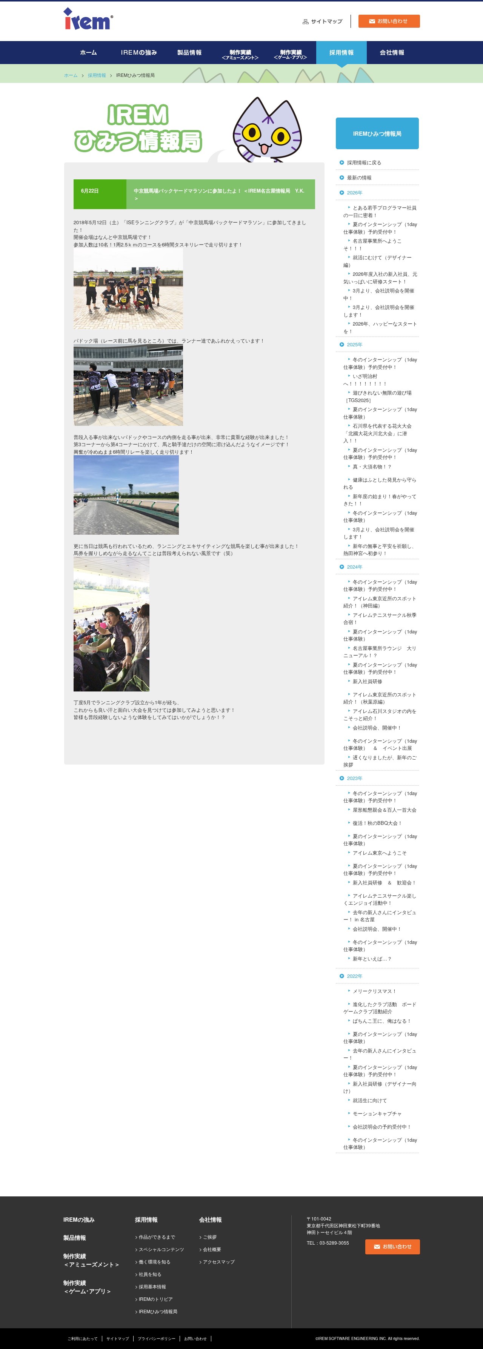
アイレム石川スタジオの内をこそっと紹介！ (380, 714)
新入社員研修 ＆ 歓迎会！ (385, 882)
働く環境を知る (155, 1261)
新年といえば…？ (372, 958)
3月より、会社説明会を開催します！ (378, 310)
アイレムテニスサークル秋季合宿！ (380, 618)
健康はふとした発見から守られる (380, 483)
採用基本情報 (152, 1286)
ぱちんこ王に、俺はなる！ (382, 1020)
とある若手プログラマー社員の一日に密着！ (380, 211)
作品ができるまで (157, 1236)
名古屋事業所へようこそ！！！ (372, 244)
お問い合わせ (195, 1338)
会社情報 (210, 1219)
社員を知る (150, 1274)
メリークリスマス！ (375, 990)
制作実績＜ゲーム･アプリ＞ (87, 1287)
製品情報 (74, 1237)
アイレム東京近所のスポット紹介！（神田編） (380, 602)
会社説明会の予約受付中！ (382, 1126)
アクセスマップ (219, 1261)
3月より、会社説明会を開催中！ (378, 294)
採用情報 (97, 75)
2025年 (355, 344)
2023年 (355, 778)
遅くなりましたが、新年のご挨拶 (380, 761)
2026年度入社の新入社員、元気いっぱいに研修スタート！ (380, 277)
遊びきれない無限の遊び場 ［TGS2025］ (377, 396)
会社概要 (212, 1249)
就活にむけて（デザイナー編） (377, 261)
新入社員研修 (367, 681)
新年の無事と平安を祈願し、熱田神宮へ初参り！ (380, 549)
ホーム (71, 75)
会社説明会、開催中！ (377, 727)
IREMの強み (79, 1219)
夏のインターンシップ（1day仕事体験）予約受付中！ (380, 227)
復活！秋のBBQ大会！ (378, 822)
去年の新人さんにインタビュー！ (380, 1054)
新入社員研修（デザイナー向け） (380, 1087)
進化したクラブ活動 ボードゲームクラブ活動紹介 (380, 1007)
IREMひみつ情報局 (377, 133)
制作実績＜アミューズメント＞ (91, 1260)
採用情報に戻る (364, 162)
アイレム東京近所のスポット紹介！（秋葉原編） (380, 698)
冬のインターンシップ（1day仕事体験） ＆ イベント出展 (380, 744)
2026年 (355, 192)
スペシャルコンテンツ (161, 1249)
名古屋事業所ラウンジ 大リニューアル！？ (380, 651)
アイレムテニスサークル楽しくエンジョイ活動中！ (380, 899)
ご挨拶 (210, 1236)
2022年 (355, 975)
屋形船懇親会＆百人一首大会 (385, 809)
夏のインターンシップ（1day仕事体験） (380, 412)
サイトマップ (117, 1338)
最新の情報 (359, 177)
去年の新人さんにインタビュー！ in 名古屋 (380, 916)
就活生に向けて (370, 1100)
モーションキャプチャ (377, 1113)
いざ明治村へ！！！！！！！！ (365, 379)
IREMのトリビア (156, 1298)
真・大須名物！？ (372, 466)
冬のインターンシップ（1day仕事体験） (380, 516)
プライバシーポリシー (156, 1338)
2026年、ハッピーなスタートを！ (380, 327)
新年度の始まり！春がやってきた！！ (380, 499)
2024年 (355, 566)
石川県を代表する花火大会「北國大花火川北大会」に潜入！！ (377, 433)
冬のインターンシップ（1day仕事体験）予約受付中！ (380, 363)
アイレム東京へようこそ (380, 852)
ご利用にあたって (83, 1338)
